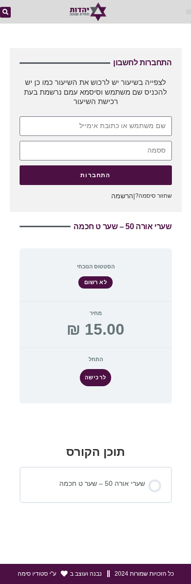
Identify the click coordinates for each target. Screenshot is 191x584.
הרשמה (122, 196)
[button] (188, 11)
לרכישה (95, 377)
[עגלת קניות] (29, 13)
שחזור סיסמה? (153, 195)
